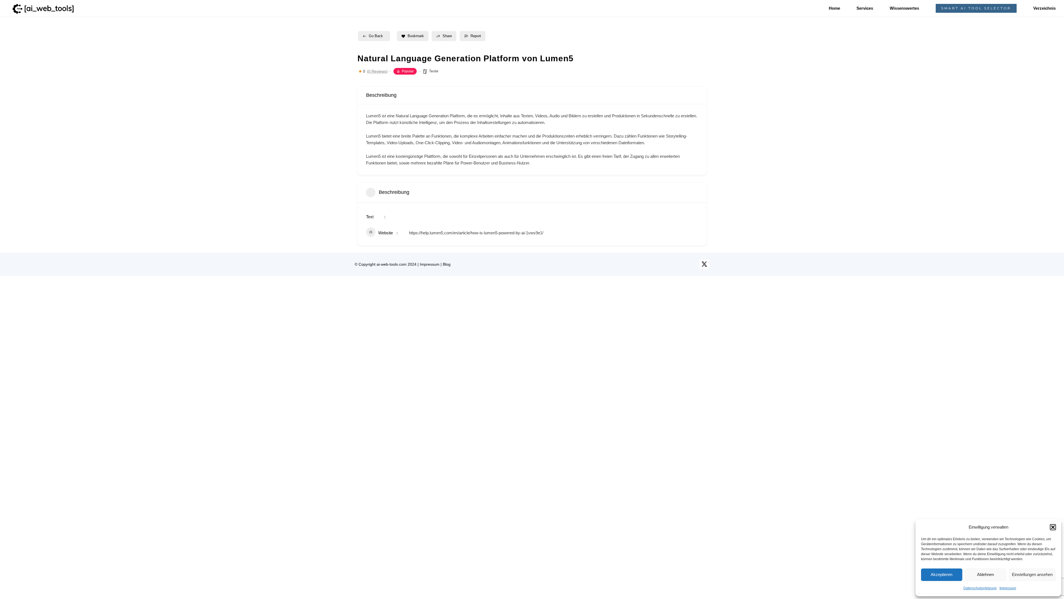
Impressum (1007, 588)
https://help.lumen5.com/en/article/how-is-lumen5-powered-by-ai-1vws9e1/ (476, 232)
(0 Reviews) (377, 71)
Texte (433, 71)
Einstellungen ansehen (1032, 574)
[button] (1053, 527)
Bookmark (416, 36)
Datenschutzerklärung (980, 588)
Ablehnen (985, 574)
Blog (447, 264)
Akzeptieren (941, 574)
